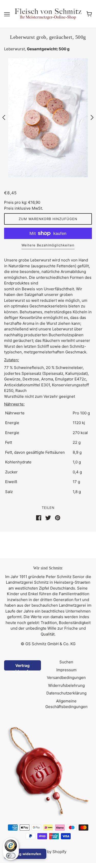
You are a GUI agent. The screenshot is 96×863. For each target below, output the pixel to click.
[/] (48, 13)
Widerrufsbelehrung (66, 685)
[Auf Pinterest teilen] (57, 517)
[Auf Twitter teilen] (48, 517)
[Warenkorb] (89, 14)
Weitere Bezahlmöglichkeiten (48, 245)
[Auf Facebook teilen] (38, 517)
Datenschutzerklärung (66, 693)
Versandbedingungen (66, 677)
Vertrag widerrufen (22, 666)
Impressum (66, 669)
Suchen (66, 662)
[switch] (10, 855)
